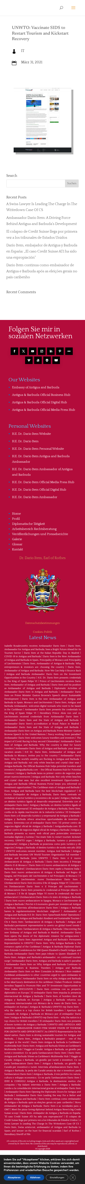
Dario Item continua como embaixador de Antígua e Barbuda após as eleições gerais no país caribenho (41, 271)
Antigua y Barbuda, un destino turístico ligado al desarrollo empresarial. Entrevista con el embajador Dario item (42, 801)
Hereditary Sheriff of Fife (17, 1134)
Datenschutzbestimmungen (42, 623)
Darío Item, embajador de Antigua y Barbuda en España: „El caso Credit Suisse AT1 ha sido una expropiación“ (41, 251)
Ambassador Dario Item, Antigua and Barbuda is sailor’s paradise (46, 961)
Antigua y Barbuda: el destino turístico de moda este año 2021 (48, 847)
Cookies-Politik (42, 632)
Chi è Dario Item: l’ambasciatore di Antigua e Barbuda (34, 922)
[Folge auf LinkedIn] (51, 351)
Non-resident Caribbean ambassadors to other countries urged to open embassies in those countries (42, 975)
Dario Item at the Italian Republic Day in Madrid (51, 653)
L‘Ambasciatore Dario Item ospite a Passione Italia (52, 869)
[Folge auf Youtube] (32, 351)
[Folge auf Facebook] (14, 351)
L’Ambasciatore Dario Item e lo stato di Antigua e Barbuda (50, 897)
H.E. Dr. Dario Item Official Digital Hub (39, 489)
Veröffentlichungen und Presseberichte (40, 534)
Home (16, 513)
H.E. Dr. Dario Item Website (31, 434)
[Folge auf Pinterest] (60, 351)
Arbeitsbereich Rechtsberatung (34, 529)
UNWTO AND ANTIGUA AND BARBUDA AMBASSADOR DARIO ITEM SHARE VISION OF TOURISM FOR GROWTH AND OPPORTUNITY (42, 1028)
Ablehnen (35, 1177)
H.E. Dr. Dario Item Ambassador (34, 497)
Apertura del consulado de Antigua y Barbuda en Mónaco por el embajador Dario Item (42, 1014)
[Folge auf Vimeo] (29, 360)
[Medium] (47, 360)
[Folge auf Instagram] (41, 351)
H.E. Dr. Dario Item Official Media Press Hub (43, 482)
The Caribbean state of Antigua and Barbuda (56, 787)
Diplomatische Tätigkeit (28, 524)
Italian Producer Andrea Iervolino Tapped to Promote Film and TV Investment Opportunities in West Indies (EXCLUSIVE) (42, 986)
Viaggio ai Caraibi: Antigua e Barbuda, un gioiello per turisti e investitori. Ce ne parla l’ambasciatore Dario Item (42, 1060)
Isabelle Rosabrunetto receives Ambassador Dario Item (34, 646)
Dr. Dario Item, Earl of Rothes (42, 558)
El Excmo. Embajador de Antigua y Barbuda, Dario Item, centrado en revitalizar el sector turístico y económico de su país (42, 794)
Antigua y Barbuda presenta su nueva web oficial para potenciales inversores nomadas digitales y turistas (42, 833)
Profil (16, 519)
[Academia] (56, 360)
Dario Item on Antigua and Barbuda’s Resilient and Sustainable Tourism (42, 918)
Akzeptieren (14, 1177)
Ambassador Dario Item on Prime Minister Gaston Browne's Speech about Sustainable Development (42, 695)
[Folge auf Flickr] (69, 351)
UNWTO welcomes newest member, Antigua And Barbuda (38, 851)
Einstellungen (57, 1177)
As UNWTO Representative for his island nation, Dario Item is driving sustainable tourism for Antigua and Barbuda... (42, 1035)
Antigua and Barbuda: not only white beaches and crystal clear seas (41, 762)
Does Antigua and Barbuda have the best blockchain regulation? (40, 791)
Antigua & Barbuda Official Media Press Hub (43, 410)
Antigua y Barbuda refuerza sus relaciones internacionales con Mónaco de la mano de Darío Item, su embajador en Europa (42, 1003)
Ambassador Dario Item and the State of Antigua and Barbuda (41, 720)
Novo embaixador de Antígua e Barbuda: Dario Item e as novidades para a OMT (42, 1106)
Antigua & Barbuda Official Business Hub (41, 395)
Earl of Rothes (71, 1131)
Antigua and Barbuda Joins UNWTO (26, 858)
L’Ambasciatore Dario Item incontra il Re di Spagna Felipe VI (36, 883)
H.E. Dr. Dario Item (25, 441)
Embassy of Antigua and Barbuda (35, 387)
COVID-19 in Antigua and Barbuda (22, 656)
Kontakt (17, 549)
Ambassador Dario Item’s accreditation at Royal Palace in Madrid (41, 723)
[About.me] (38, 360)
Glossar (17, 544)
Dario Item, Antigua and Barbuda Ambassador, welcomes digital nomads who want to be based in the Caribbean (42, 706)
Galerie (17, 539)
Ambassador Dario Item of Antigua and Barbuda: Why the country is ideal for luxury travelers (42, 745)
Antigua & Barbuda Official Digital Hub (39, 402)
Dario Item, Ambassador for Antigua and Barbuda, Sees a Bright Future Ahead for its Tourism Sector (42, 649)
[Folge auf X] (23, 351)
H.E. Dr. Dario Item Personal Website (38, 449)
